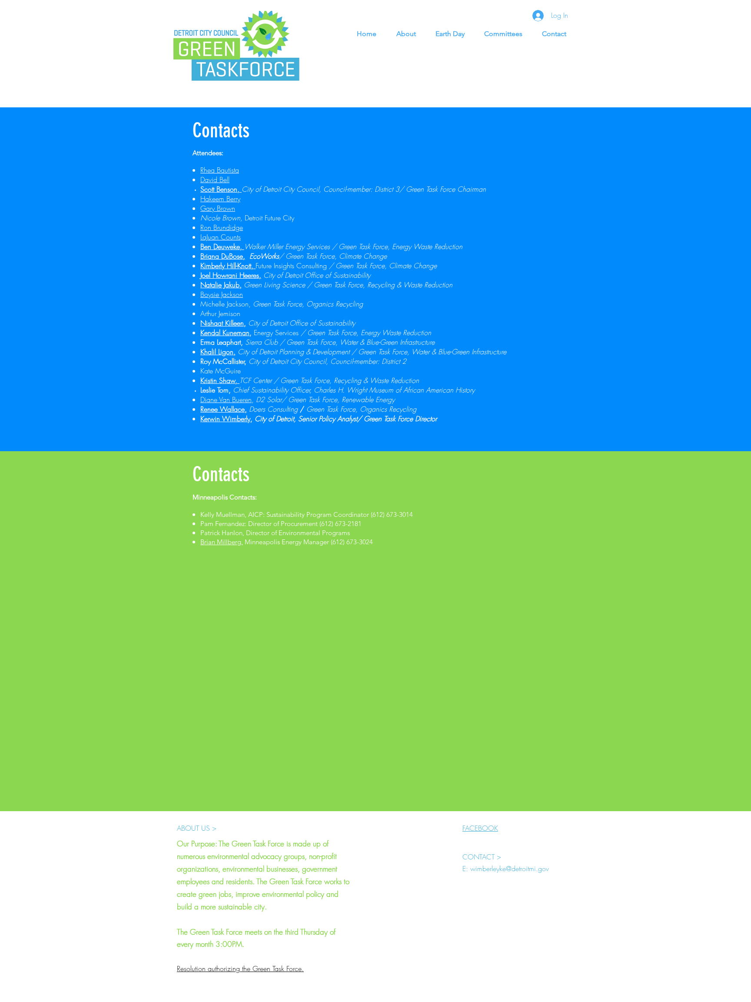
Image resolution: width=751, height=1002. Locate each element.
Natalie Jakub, (221, 285)
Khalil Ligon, (218, 351)
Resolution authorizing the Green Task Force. (240, 968)
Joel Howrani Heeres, (230, 275)
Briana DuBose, (222, 256)
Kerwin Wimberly (225, 418)
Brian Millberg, (221, 542)
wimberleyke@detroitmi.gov (509, 868)
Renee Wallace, (223, 409)
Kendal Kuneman (224, 332)
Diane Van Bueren (226, 399)
